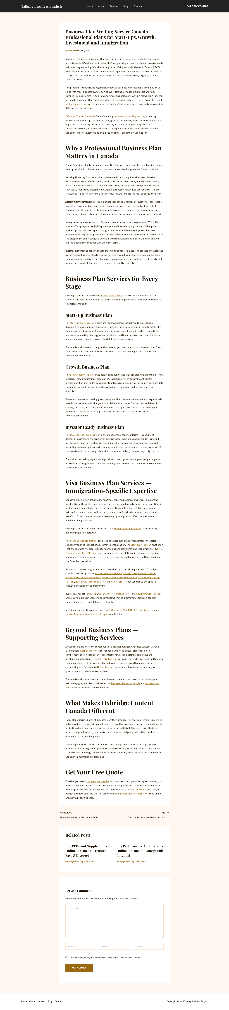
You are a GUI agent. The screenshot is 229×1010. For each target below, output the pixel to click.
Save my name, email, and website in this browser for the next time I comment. (106, 957)
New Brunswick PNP (112, 577)
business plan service (98, 781)
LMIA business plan (141, 544)
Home (90, 6)
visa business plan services (127, 528)
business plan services (77, 104)
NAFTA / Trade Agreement (142, 610)
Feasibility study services (106, 658)
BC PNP (93, 593)
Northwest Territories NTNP (90, 581)
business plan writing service (129, 116)
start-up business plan (82, 322)
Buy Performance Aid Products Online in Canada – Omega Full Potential (140, 850)
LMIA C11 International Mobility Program (87, 614)
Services (114, 6)
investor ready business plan (85, 434)
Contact (138, 6)
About (101, 6)
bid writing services (108, 667)
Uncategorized (72, 861)
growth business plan (81, 374)
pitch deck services (90, 650)
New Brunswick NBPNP (148, 593)
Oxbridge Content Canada (79, 116)
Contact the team (136, 789)
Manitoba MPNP (146, 573)
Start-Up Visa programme (84, 540)
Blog (126, 6)
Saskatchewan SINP (90, 577)
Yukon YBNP (117, 581)
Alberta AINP (72, 577)
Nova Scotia (130, 577)
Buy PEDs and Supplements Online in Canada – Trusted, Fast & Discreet (86, 850)
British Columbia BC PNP (108, 573)
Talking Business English (41, 6)
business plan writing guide (125, 683)
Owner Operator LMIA (115, 610)
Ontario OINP (130, 573)
